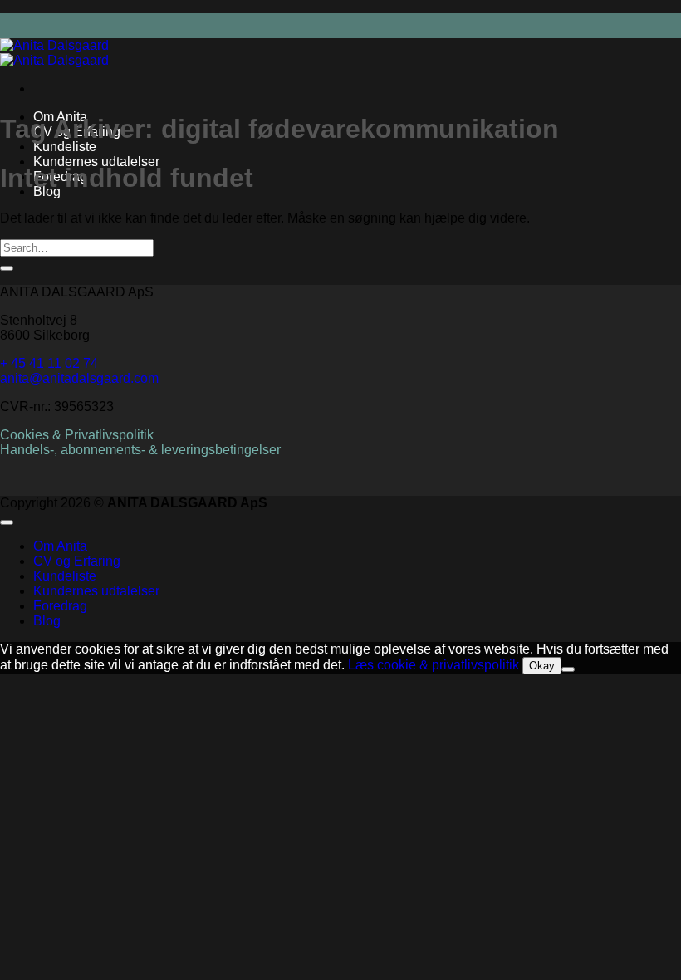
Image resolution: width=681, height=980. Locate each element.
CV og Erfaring (76, 561)
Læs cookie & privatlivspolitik (433, 665)
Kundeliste (64, 147)
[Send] (6, 268)
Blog (47, 621)
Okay (542, 665)
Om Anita (60, 546)
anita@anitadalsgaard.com (79, 378)
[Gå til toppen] (6, 522)
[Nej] (568, 669)
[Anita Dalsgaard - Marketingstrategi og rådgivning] (54, 52)
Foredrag (60, 606)
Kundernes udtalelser (96, 161)
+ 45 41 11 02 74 (49, 363)
